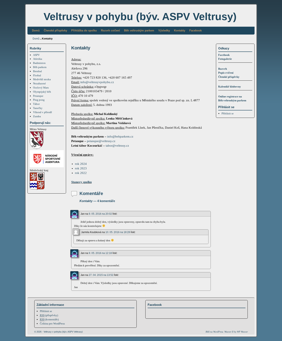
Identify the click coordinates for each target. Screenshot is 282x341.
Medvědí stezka (42, 79)
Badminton (39, 63)
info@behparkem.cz (120, 136)
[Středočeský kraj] (37, 189)
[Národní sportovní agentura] (47, 166)
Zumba (37, 116)
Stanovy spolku (81, 182)
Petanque (38, 95)
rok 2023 (81, 168)
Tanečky (38, 108)
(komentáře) (49, 319)
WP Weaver (242, 331)
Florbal (37, 75)
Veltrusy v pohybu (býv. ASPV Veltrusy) (140, 16)
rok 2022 (81, 173)
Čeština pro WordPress (52, 323)
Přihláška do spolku (84, 30)
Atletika (37, 58)
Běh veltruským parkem (139, 30)
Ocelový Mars (41, 87)
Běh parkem (39, 67)
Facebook (195, 30)
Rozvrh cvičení (110, 30)
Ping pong (39, 99)
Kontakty (179, 30)
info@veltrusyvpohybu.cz (97, 82)
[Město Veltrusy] (36, 148)
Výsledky (164, 30)
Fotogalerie (225, 58)
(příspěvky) (49, 315)
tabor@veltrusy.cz (117, 145)
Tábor (36, 103)
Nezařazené (39, 83)
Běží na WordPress (214, 331)
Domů (36, 30)
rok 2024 (81, 163)
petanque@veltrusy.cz (101, 141)
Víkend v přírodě (42, 112)
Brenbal (37, 71)
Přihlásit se (228, 113)
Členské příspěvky (55, 30)
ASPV (36, 54)
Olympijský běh (42, 91)
